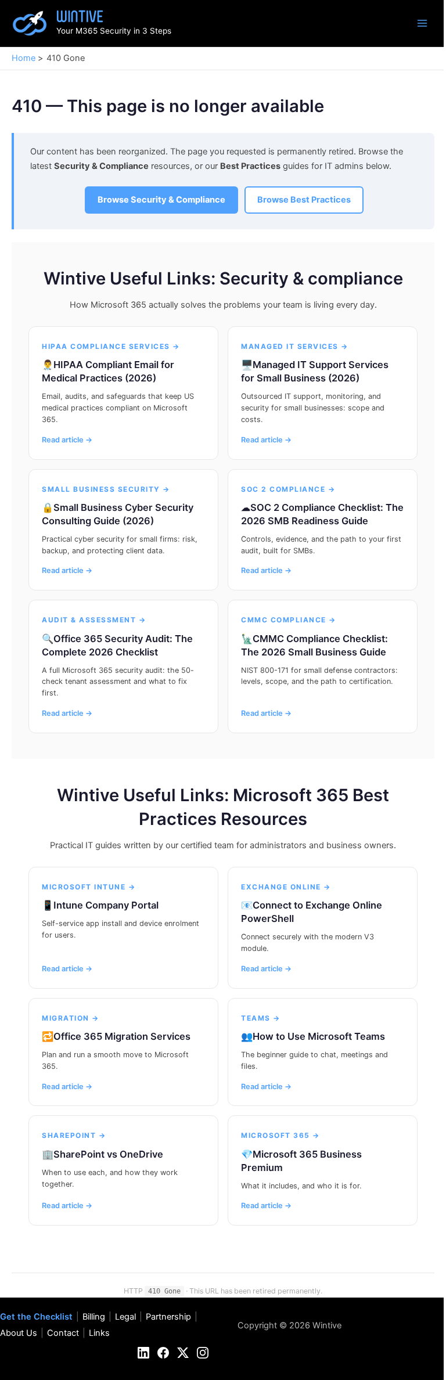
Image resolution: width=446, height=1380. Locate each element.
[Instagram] (202, 1353)
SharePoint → (74, 1135)
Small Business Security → (106, 489)
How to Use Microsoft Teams (319, 1036)
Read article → (67, 439)
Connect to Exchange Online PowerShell (311, 911)
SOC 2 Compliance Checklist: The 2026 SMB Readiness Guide (322, 514)
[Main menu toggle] (422, 23)
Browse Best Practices (304, 199)
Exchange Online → (286, 886)
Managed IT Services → (294, 346)
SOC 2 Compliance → (288, 489)
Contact (63, 1333)
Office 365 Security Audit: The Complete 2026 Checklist (117, 645)
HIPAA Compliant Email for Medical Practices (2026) (108, 371)
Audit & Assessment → (94, 619)
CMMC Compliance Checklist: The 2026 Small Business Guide (314, 645)
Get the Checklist (36, 1316)
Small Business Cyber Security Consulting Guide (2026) (117, 514)
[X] (183, 1353)
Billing (93, 1316)
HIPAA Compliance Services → (111, 346)
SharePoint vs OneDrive (108, 1154)
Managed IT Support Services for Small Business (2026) (315, 371)
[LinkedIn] (143, 1353)
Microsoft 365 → (280, 1135)
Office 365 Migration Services (121, 1036)
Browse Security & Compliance (161, 199)
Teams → (260, 1018)
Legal (125, 1316)
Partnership (168, 1316)
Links (99, 1333)
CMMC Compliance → (288, 619)
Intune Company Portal (106, 905)
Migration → (70, 1018)
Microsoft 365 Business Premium (301, 1160)
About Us (18, 1333)
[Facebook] (163, 1353)
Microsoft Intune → (88, 886)
